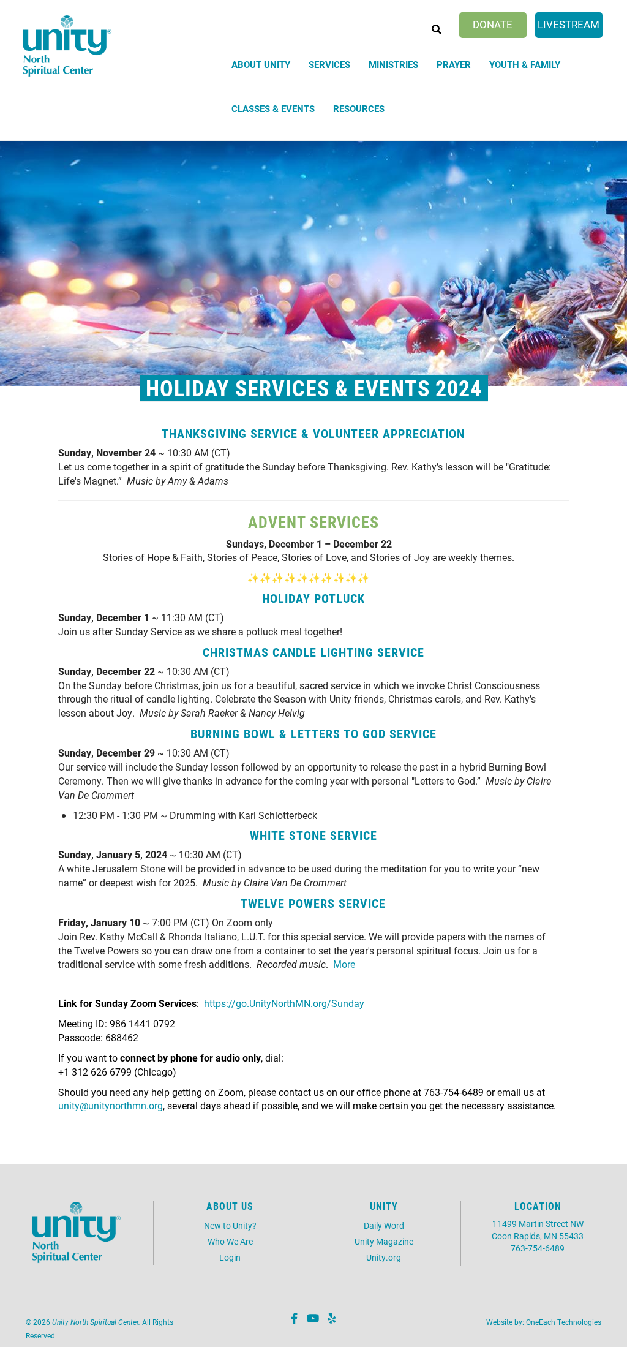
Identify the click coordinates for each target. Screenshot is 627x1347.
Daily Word (384, 1225)
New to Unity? (230, 1225)
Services (329, 64)
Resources (359, 108)
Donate (492, 24)
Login (230, 1257)
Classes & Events (273, 108)
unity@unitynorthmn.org (110, 1105)
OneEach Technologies (563, 1322)
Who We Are (230, 1241)
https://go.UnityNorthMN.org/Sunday (284, 1003)
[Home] (67, 46)
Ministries (393, 64)
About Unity (260, 64)
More (344, 963)
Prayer (454, 64)
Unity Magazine (384, 1241)
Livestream (568, 24)
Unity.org (383, 1257)
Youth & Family (524, 64)
